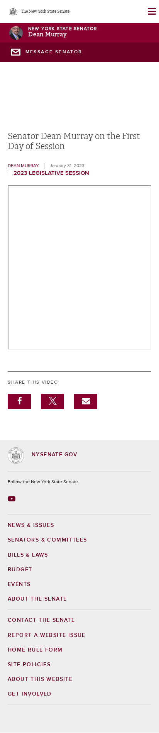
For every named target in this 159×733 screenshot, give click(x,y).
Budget (20, 569)
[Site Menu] (151, 11)
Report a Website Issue (47, 635)
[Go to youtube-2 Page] (12, 499)
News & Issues (31, 525)
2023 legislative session (51, 173)
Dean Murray (47, 34)
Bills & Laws (28, 555)
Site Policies (29, 664)
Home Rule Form (35, 650)
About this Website (40, 679)
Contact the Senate (41, 620)
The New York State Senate (45, 12)
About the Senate (37, 599)
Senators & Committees (47, 540)
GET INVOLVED (30, 694)
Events (19, 584)
